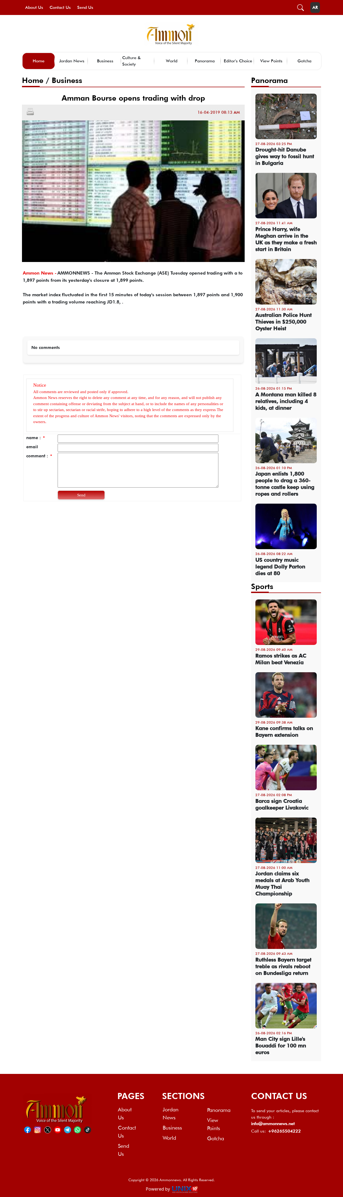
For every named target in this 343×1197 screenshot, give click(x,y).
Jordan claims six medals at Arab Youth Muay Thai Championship (282, 883)
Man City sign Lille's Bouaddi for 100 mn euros (280, 1045)
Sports (262, 586)
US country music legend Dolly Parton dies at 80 (280, 566)
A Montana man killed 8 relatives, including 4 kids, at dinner (285, 401)
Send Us (85, 7)
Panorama (205, 60)
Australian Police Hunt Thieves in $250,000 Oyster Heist (283, 322)
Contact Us (60, 7)
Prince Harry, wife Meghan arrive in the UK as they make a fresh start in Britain (286, 239)
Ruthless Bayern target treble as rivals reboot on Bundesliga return (283, 966)
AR (315, 7)
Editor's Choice (238, 60)
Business (105, 60)
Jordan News (71, 60)
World (171, 60)
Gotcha (304, 60)
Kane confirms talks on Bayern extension (284, 731)
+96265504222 (284, 1131)
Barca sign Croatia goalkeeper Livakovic (281, 804)
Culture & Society (131, 61)
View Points (271, 60)
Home (38, 60)
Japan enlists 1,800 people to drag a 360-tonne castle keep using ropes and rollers (284, 483)
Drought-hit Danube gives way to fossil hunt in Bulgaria (284, 156)
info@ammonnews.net (273, 1123)
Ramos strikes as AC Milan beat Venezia (280, 659)
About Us (34, 7)
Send (81, 495)
